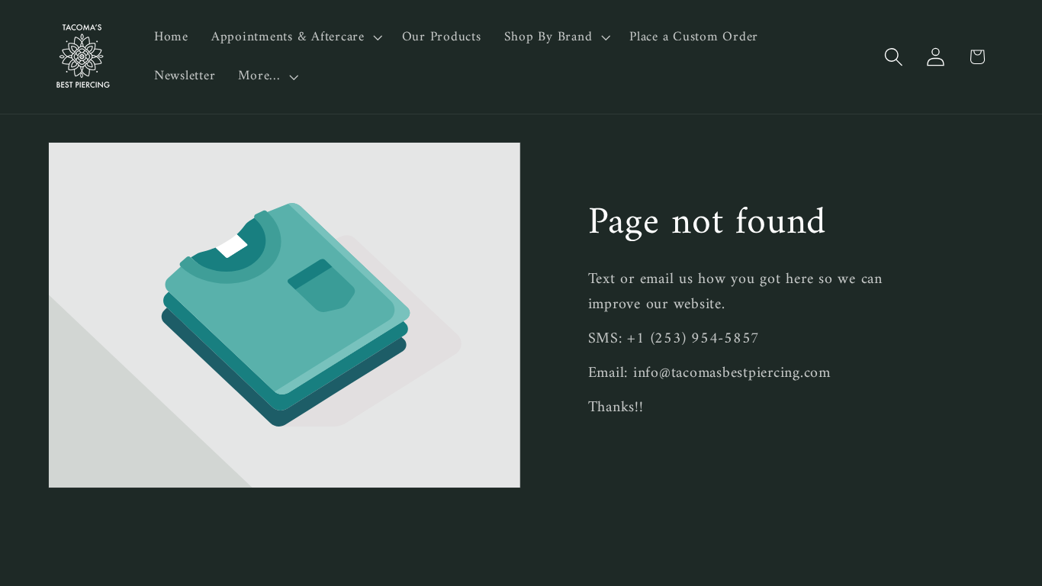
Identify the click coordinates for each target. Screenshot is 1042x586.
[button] (295, 37)
